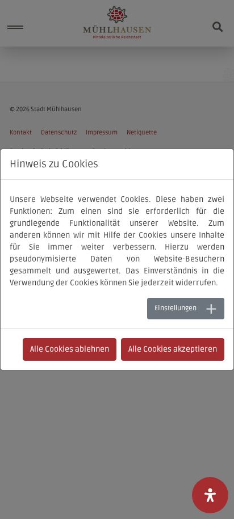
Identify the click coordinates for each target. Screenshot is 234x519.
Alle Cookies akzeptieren (172, 349)
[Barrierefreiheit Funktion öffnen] (210, 495)
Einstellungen (175, 308)
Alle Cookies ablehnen (69, 349)
